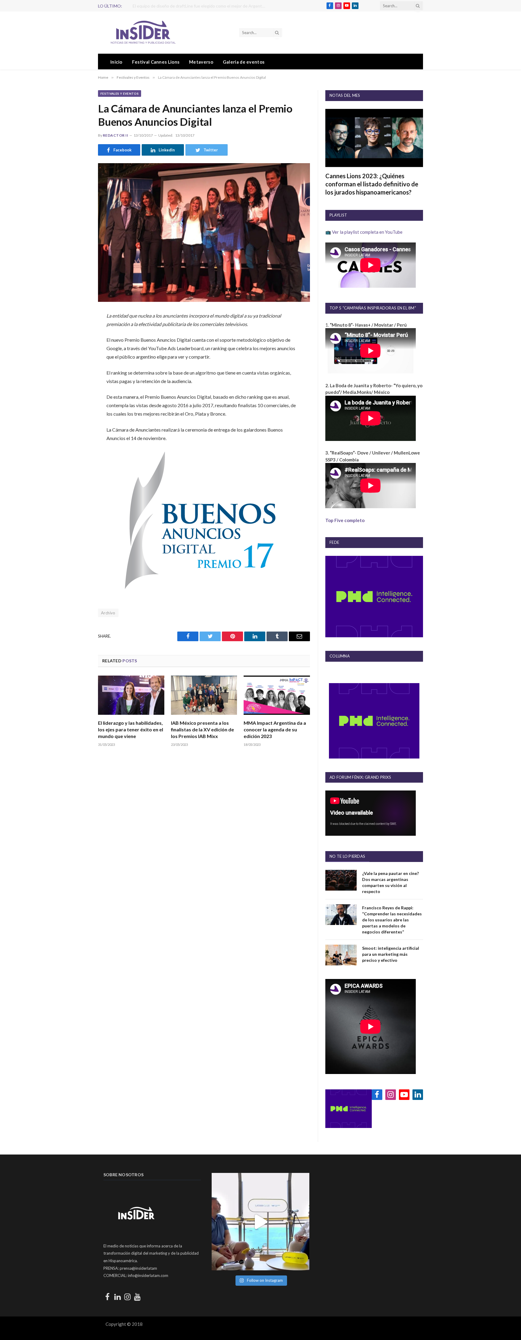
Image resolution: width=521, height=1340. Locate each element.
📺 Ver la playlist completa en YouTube (364, 232)
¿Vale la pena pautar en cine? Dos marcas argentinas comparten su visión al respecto (390, 882)
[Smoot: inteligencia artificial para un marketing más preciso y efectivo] (341, 955)
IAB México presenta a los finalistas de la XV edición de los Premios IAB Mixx (202, 729)
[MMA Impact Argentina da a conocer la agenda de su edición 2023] (277, 695)
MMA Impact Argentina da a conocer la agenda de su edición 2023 (275, 729)
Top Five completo (345, 520)
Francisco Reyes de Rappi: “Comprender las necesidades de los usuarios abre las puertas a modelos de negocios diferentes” (392, 919)
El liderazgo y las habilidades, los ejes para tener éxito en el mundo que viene (130, 729)
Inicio (116, 62)
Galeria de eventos (243, 62)
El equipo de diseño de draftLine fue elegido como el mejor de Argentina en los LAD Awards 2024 (200, 5)
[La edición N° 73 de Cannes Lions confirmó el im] (260, 1221)
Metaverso (201, 62)
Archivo (108, 612)
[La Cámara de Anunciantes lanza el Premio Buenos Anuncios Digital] (204, 232)
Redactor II (115, 135)
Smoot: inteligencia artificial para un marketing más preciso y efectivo (390, 954)
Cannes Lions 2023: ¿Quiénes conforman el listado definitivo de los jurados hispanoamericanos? (371, 184)
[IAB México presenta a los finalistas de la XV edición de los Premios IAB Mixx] (204, 695)
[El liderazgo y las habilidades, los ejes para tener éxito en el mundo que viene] (131, 695)
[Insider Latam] (143, 32)
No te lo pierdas (347, 856)
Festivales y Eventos (119, 93)
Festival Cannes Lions (155, 62)
